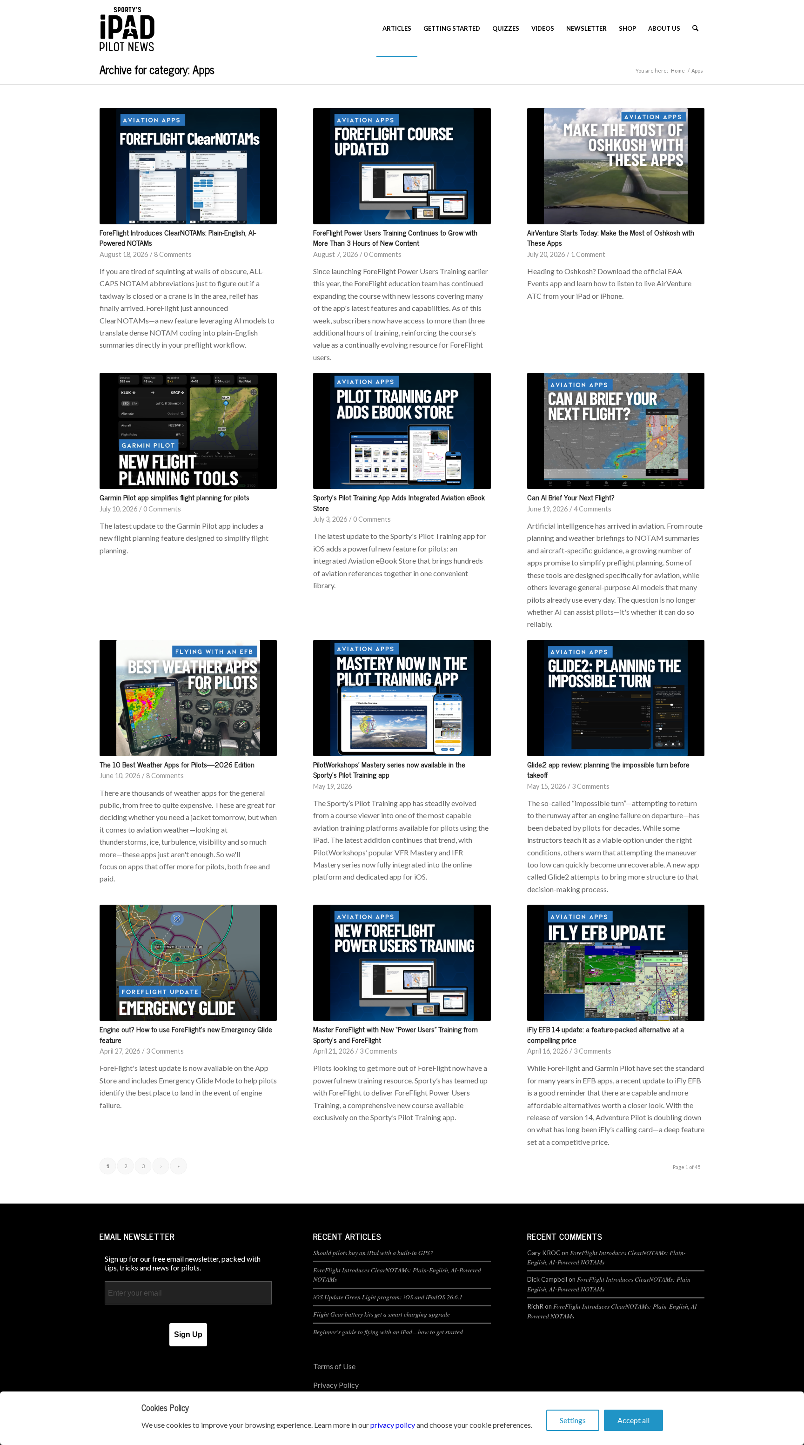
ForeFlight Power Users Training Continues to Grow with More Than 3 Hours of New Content (395, 237)
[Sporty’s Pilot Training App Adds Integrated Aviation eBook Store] (401, 431)
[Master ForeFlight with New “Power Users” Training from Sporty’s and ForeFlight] (401, 963)
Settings (573, 1420)
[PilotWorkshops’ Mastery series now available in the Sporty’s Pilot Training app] (401, 698)
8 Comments (173, 254)
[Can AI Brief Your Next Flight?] (615, 431)
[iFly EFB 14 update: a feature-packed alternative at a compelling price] (615, 963)
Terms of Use (334, 1366)
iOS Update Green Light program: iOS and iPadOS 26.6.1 (387, 1296)
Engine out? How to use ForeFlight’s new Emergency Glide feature (186, 1034)
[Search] (695, 28)
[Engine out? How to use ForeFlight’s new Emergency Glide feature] (188, 963)
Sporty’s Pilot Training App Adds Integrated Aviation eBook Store (399, 502)
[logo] (127, 28)
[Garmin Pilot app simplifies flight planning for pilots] (188, 431)
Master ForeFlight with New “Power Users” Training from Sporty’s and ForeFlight (395, 1034)
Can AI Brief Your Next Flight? (571, 497)
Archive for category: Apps (157, 69)
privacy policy (392, 1424)
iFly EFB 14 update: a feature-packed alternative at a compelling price (605, 1034)
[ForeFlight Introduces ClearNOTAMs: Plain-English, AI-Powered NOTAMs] (188, 166)
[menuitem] (396, 28)
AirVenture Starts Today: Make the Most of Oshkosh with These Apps (610, 237)
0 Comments (383, 254)
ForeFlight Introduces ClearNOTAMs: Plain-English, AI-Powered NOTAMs (178, 237)
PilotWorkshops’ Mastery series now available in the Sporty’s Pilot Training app (389, 769)
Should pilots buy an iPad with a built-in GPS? (373, 1252)
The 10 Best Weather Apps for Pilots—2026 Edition (177, 764)
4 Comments (592, 509)
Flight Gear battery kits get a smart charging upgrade (381, 1314)
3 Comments (591, 786)
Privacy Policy (336, 1384)
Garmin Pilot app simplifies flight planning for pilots (174, 497)
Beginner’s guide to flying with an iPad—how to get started (388, 1331)
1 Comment (588, 254)
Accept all (633, 1420)
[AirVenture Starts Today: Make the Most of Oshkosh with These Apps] (615, 166)
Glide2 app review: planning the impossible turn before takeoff (608, 769)
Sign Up (188, 1334)
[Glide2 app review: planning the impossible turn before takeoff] (615, 698)
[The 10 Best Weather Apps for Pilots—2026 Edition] (188, 698)
